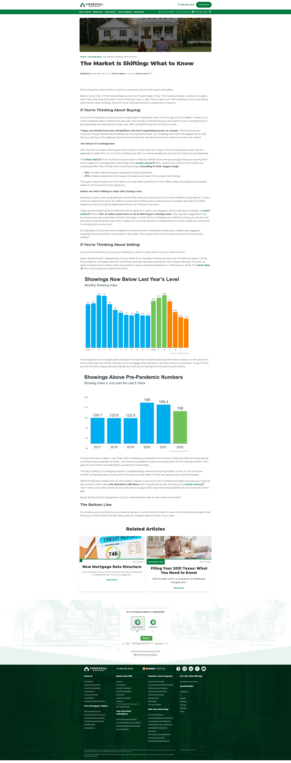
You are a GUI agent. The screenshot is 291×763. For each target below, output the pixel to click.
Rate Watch (152, 701)
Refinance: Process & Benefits (159, 734)
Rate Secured (153, 698)
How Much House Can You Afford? (128, 722)
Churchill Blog (89, 698)
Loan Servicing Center (92, 685)
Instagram (183, 701)
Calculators (110, 12)
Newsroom (120, 694)
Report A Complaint (123, 698)
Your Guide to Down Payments (159, 721)
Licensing (119, 701)
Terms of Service (192, 750)
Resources (139, 12)
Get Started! (204, 5)
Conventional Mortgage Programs (160, 685)
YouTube (183, 705)
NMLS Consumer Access (123, 706)
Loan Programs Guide (156, 681)
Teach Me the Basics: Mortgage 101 (160, 718)
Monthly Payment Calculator (126, 719)
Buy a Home (85, 12)
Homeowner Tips (155, 562)
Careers (119, 681)
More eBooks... (89, 728)
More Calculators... (122, 729)
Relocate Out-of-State (156, 737)
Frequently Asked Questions (94, 701)
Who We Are (120, 685)
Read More (112, 580)
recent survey (144, 163)
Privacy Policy (183, 750)
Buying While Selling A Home (158, 741)
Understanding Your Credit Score (160, 724)
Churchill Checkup (154, 704)
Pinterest (183, 708)
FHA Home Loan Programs (158, 688)
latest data (91, 159)
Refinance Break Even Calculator (128, 726)
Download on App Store (189, 681)
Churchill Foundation (123, 688)
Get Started (88, 681)
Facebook (183, 691)
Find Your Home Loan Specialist (146, 655)
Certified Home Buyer (156, 694)
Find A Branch (89, 691)
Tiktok (182, 711)
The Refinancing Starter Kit (94, 721)
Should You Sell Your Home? (94, 714)
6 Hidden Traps (89, 724)
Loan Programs (124, 12)
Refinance (98, 12)
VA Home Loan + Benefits (157, 691)
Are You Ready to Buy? (92, 711)
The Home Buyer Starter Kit (94, 718)
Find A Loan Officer (91, 694)
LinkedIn (183, 698)
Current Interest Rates (92, 688)
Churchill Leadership (123, 691)
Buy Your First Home (155, 714)
